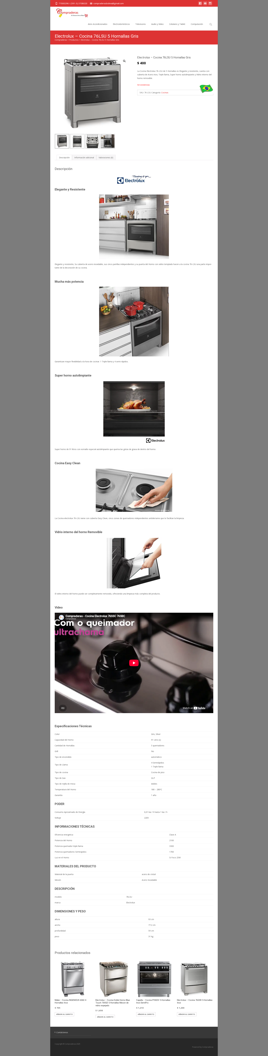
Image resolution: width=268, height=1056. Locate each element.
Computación (197, 24)
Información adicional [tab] (84, 157)
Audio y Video (157, 24)
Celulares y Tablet (177, 24)
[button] (126, 59)
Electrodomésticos (121, 24)
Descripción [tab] (64, 157)
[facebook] (200, 4)
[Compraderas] (69, 12)
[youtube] (205, 4)
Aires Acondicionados (97, 24)
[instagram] (210, 4)
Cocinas (164, 92)
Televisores (140, 24)
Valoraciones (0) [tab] (106, 157)
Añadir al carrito (64, 1014)
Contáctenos (62, 1032)
